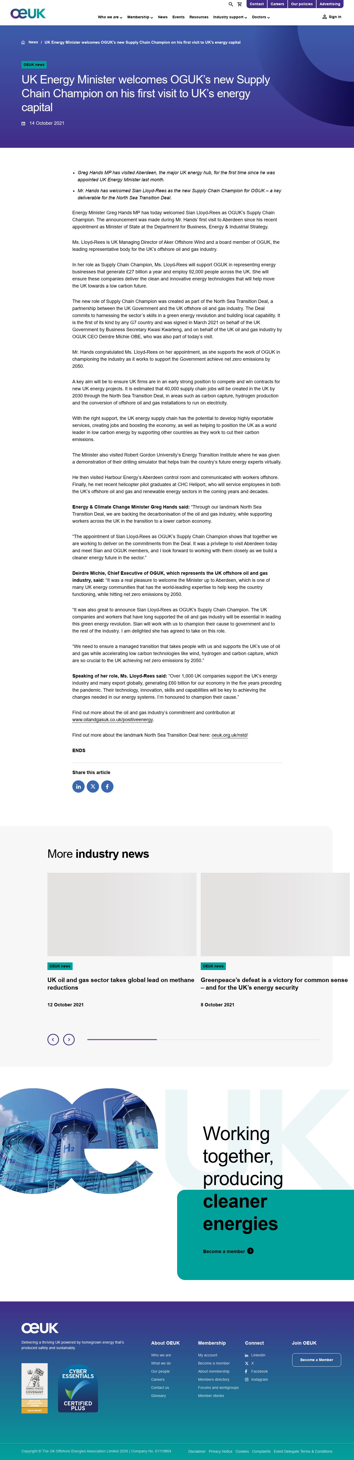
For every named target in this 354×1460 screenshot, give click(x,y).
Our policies (302, 4)
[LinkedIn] (78, 786)
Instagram (259, 1379)
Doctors (259, 17)
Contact (257, 4)
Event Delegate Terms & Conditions (303, 1451)
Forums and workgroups (218, 1387)
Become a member (214, 1363)
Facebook (259, 1371)
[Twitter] (93, 786)
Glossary (158, 1396)
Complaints (261, 1451)
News (163, 17)
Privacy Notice (220, 1451)
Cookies (242, 1451)
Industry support (228, 17)
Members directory (213, 1379)
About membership (214, 1371)
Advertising (330, 4)
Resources (199, 17)
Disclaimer (197, 1451)
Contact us (160, 1387)
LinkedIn (258, 1355)
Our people (160, 1371)
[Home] (25, 42)
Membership (138, 17)
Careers (277, 4)
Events (178, 17)
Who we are (108, 17)
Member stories (211, 1396)
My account (207, 1355)
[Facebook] (107, 786)
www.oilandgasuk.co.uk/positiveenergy (112, 719)
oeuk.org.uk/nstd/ (230, 735)
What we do (161, 1363)
